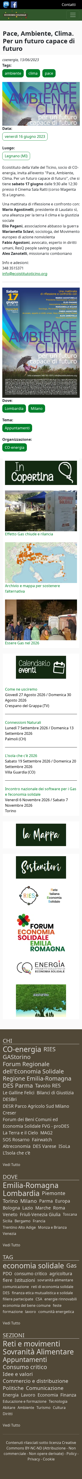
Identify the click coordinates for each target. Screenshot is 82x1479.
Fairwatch (42, 1139)
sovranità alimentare (55, 1280)
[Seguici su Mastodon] (6, 4)
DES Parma (18, 1085)
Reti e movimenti (31, 1343)
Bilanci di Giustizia (55, 1093)
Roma (59, 1208)
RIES (50, 1049)
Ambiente (26, 1407)
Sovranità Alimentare (38, 1351)
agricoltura (60, 1273)
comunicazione (16, 1286)
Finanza (68, 1395)
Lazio (27, 1208)
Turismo (43, 1407)
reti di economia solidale (52, 1286)
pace (49, 73)
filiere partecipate (18, 1299)
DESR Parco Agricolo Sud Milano (36, 1106)
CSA (39, 1299)
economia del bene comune (27, 1305)
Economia (48, 1395)
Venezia (9, 1233)
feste (57, 1305)
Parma (46, 1201)
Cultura (59, 1407)
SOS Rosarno (16, 1139)
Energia (11, 1395)
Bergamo (23, 1220)
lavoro (30, 1311)
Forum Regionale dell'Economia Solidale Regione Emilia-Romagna (37, 1071)
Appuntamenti (17, 427)
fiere (7, 1280)
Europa (62, 1201)
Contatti (69, 4)
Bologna (11, 1208)
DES (6, 1292)
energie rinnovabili (60, 1299)
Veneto (10, 1214)
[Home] (15, 15)
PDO (7, 1273)
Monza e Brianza (52, 1227)
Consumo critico (25, 1367)
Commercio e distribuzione (35, 1380)
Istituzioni (25, 1280)
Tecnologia (58, 1401)
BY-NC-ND (33, 1448)
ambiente (13, 73)
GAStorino (17, 1057)
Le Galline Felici (18, 1093)
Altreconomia (17, 1146)
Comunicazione (45, 1388)
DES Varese (44, 1146)
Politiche (13, 1388)
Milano (37, 408)
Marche (43, 1208)
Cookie (49, 1459)
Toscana (70, 1214)
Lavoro (28, 1395)
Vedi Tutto (11, 1164)
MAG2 (46, 1133)
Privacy (34, 1459)
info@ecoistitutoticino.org (24, 273)
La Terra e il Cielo (20, 1133)
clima (33, 73)
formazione (13, 1311)
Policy (72, 1453)
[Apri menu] (73, 14)
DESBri (10, 1099)
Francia (39, 1220)
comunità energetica (56, 1311)
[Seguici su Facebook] (13, 4)
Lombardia (14, 408)
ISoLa (64, 1146)
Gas (71, 1265)
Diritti (8, 1413)
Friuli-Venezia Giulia (40, 1214)
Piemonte (53, 1193)
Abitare (9, 1407)
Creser (9, 1113)
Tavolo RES (48, 1085)
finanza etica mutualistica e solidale (42, 1292)
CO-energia (14, 447)
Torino (10, 1200)
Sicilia (7, 1220)
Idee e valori (18, 1374)
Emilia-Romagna (31, 1185)
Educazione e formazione (24, 1401)
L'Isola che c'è (16, 1153)
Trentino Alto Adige (19, 1227)
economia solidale (33, 1265)
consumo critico (30, 1273)
